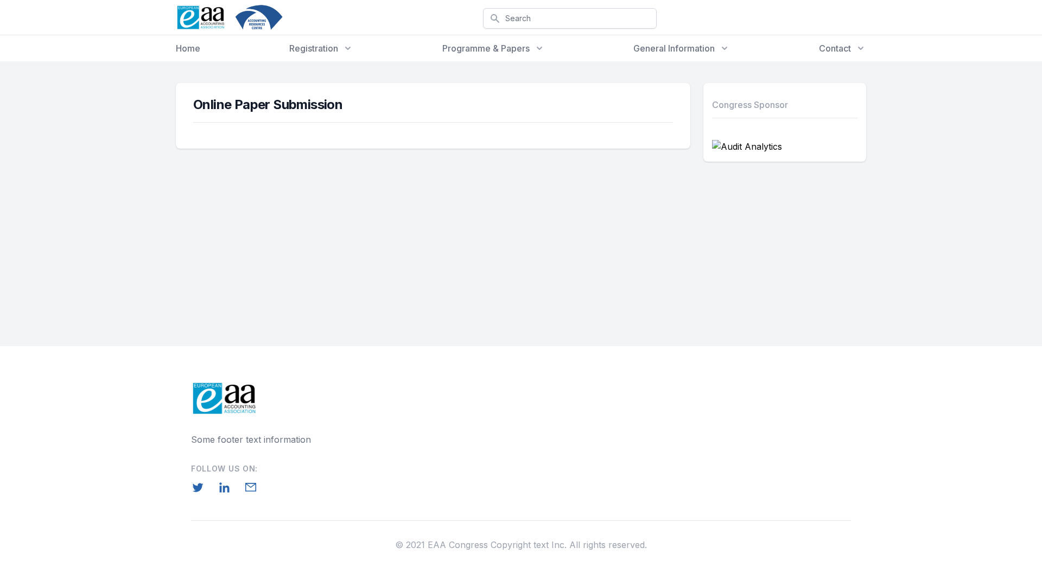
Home (188, 48)
